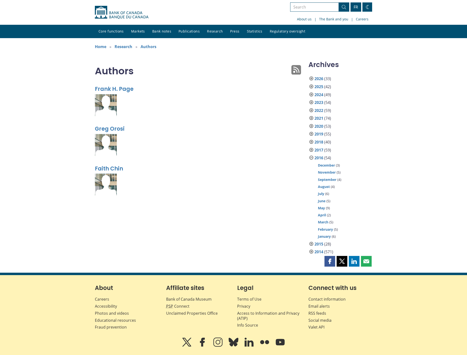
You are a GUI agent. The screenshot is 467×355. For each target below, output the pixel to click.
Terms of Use (249, 299)
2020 (318, 126)
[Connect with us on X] (187, 345)
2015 (318, 244)
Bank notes (161, 31)
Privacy (243, 306)
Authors (148, 46)
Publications (189, 31)
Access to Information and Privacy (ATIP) (268, 316)
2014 (318, 251)
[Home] (121, 12)
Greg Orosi (110, 129)
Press (234, 31)
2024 (318, 94)
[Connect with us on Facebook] (203, 345)
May (321, 208)
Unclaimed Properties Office (192, 313)
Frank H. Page (114, 89)
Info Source (247, 325)
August (324, 186)
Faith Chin (109, 168)
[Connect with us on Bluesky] (234, 345)
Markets (138, 31)
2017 (318, 150)
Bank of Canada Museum (189, 299)
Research (215, 31)
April (322, 215)
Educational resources (115, 320)
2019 (318, 134)
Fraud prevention (111, 327)
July (321, 193)
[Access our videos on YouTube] (280, 345)
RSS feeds (317, 313)
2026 (318, 78)
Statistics (254, 31)
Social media (320, 320)
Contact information (327, 299)
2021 (318, 118)
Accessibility (106, 306)
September (327, 179)
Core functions (111, 31)
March (323, 222)
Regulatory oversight (287, 31)
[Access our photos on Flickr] (265, 345)
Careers (362, 19)
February (325, 229)
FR (356, 7)
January (324, 236)
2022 (318, 110)
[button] (329, 261)
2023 (318, 102)
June (321, 201)
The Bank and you (333, 19)
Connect (177, 306)
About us (304, 19)
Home (100, 46)
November (327, 172)
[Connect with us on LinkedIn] (249, 345)
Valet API (316, 327)
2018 (318, 142)
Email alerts (319, 306)
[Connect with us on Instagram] (218, 345)
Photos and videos (112, 313)
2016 (318, 158)
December (326, 165)
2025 (318, 86)
